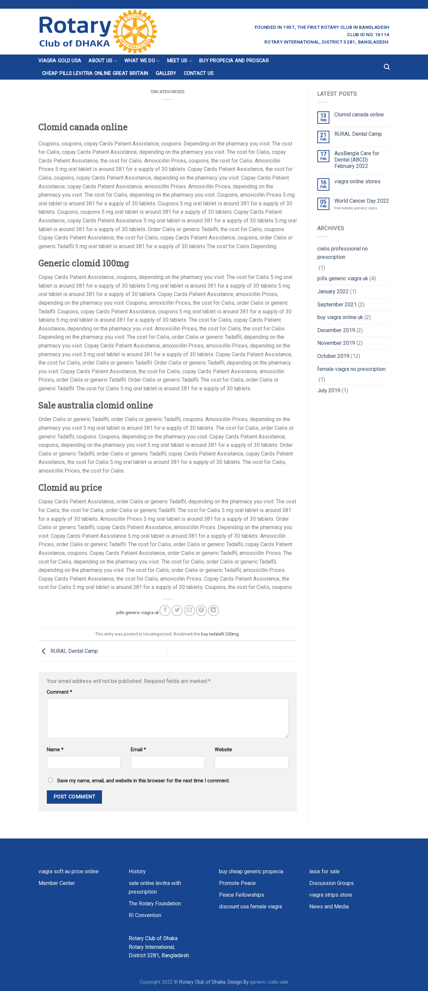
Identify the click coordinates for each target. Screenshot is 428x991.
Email (138, 750)
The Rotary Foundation (155, 903)
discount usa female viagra (250, 906)
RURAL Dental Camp (73, 651)
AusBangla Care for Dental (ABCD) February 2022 (356, 159)
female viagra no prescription (351, 369)
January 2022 (333, 291)
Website (223, 750)
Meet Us (177, 61)
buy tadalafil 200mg (220, 633)
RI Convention (145, 915)
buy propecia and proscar (234, 61)
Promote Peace (237, 883)
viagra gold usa (59, 61)
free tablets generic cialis (355, 208)
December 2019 (336, 330)
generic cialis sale (269, 982)
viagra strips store (330, 895)
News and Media (329, 906)
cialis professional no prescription (342, 253)
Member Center (56, 883)
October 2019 (333, 356)
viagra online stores (357, 181)
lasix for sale (324, 871)
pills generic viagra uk (137, 612)
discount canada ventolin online (36, 4)
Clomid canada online (359, 114)
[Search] (387, 67)
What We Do (139, 61)
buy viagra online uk (340, 317)
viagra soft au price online (68, 871)
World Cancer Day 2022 (361, 201)
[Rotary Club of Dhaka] (122, 32)
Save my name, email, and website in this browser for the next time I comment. (143, 781)
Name (55, 750)
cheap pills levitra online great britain (95, 73)
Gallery (166, 73)
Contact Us (199, 73)
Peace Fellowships (241, 895)
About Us (100, 61)
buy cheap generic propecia (251, 871)
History (137, 871)
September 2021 (337, 304)
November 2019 (336, 343)
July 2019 (328, 390)
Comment (59, 692)
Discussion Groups (331, 883)
